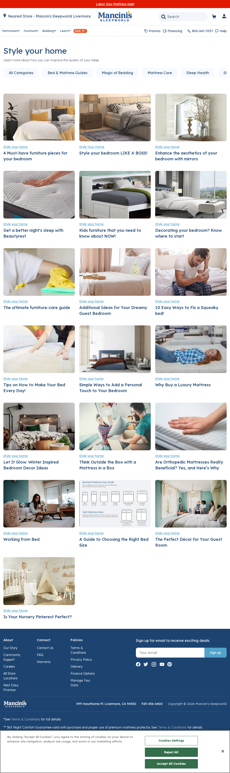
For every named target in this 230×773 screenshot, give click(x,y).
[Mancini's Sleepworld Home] (115, 15)
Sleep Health (197, 73)
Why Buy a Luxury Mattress (183, 384)
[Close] (223, 751)
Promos (154, 31)
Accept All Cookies (171, 763)
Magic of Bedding (117, 73)
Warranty (44, 662)
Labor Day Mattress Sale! (115, 4)
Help (223, 31)
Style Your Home (91, 147)
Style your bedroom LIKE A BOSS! (113, 153)
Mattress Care (160, 73)
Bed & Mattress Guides (67, 73)
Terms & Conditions (25, 719)
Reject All (171, 752)
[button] (224, 17)
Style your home (15, 147)
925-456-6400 (152, 704)
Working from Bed (21, 539)
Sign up (215, 653)
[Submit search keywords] (163, 16)
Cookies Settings (171, 740)
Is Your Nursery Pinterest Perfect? (37, 616)
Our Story (10, 648)
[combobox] (183, 16)
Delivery (77, 667)
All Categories (21, 73)
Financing (175, 31)
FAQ (40, 655)
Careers (9, 667)
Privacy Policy (81, 660)
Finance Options (83, 673)
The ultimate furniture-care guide (36, 307)
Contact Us (45, 648)
